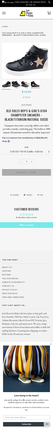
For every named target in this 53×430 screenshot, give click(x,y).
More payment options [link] (26, 187)
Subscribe (26, 424)
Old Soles (26, 105)
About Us (7, 267)
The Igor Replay (10, 279)
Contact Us (8, 286)
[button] (26, 368)
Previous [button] (7, 60)
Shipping (6, 271)
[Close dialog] (51, 344)
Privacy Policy (9, 290)
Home (5, 27)
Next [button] (46, 60)
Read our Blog (10, 293)
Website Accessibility (13, 282)
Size (26, 147)
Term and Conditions (13, 297)
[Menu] (4, 13)
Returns (6, 275)
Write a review (27, 224)
